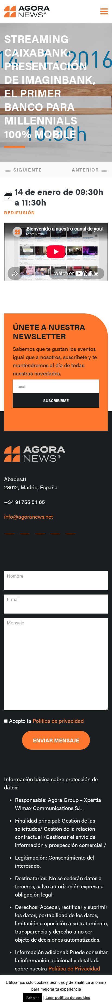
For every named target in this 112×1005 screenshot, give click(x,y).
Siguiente (27, 169)
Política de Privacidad (74, 968)
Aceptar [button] (32, 997)
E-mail (20, 386)
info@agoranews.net (28, 516)
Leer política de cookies (67, 997)
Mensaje (15, 622)
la (46, 720)
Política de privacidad (58, 720)
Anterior (86, 169)
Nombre (15, 575)
